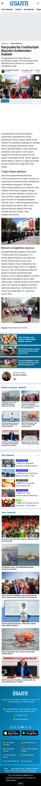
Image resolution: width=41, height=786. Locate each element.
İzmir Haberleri (7, 9)
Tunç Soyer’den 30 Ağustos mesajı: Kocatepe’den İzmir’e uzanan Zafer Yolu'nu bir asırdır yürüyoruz (30, 405)
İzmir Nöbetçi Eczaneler (9, 744)
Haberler (4, 43)
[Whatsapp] (26, 727)
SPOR (18, 500)
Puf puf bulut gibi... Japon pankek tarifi (25, 484)
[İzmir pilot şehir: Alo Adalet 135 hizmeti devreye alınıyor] (30, 435)
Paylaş (6, 101)
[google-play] (30, 733)
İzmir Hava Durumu (30, 743)
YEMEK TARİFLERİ (22, 480)
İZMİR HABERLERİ (16, 43)
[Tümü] (38, 455)
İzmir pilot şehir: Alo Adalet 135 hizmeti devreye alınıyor (30, 443)
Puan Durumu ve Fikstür (9, 756)
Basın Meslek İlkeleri (18, 768)
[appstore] (11, 733)
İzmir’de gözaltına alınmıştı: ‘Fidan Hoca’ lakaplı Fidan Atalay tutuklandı (10, 424)
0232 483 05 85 (22, 715)
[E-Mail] (14, 379)
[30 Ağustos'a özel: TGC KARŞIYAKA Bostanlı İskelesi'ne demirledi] (11, 396)
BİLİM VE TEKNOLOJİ (29, 771)
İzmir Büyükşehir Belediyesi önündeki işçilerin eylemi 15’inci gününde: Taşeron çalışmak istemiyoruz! (27, 464)
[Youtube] (22, 727)
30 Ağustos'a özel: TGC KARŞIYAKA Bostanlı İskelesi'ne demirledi (9, 404)
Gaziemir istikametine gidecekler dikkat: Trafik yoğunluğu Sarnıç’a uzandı (27, 474)
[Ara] (38, 3)
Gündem (18, 9)
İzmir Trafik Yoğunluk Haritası (29, 750)
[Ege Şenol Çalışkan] (6, 376)
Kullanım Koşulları (32, 768)
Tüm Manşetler (29, 755)
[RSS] (29, 727)
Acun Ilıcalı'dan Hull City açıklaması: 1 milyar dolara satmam (27, 504)
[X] (15, 727)
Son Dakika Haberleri (12, 761)
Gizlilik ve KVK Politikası (12, 771)
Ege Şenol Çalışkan (20, 375)
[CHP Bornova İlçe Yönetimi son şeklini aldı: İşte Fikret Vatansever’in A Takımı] (11, 435)
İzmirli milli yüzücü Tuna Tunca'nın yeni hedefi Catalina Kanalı (29, 424)
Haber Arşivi (28, 761)
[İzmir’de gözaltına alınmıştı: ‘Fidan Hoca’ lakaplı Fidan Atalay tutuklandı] (11, 416)
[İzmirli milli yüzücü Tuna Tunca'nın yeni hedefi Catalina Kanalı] (30, 416)
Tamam (20, 783)
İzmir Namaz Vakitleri (8, 750)
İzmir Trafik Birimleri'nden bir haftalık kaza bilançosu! (27, 494)
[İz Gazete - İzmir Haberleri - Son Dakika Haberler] (19, 3)
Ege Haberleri (29, 9)
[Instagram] (18, 727)
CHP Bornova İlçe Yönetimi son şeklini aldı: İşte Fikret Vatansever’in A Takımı (10, 443)
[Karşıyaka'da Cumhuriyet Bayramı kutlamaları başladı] (20, 86)
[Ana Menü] (2, 3)
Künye (6, 768)
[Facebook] (11, 727)
